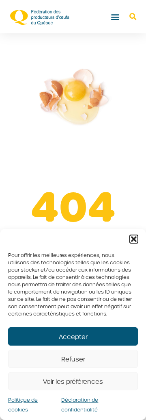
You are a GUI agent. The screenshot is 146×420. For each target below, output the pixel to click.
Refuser (73, 359)
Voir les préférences (73, 381)
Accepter (73, 336)
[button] (134, 239)
